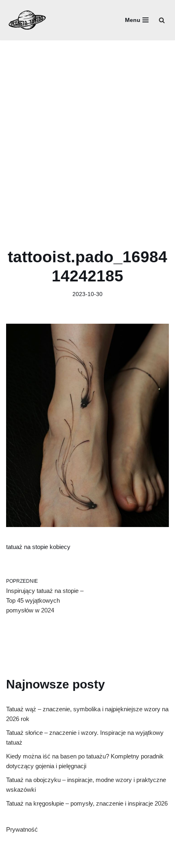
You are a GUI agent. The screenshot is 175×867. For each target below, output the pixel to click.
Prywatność (22, 829)
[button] (162, 20)
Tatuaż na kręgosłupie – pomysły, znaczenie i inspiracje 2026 (87, 803)
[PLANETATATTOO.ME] (27, 20)
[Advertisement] (87, 131)
